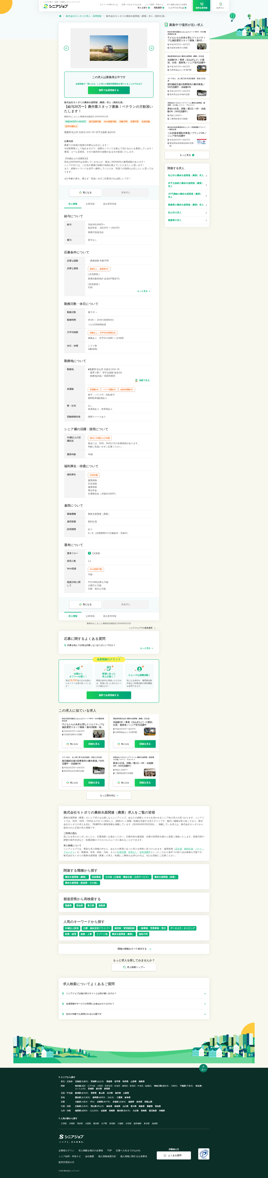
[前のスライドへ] (66, 48)
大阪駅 (88, 1123)
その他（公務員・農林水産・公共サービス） (127, 877)
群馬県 (107, 1089)
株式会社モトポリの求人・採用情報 (84, 16)
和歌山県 (148, 1102)
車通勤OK (94, 389)
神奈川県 (158, 1086)
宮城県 (94, 1081)
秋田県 (125, 1081)
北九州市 (94, 1111)
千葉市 (189, 1086)
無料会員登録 (201, 8)
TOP (109, 1150)
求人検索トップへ (136, 967)
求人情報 (72, 204)
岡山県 (94, 1106)
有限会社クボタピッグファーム (125, 757)
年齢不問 (123, 121)
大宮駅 (64, 1123)
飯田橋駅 (138, 1123)
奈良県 (139, 1102)
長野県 (94, 1093)
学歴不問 (134, 121)
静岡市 (102, 1097)
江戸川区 (91, 1086)
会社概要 (89, 1156)
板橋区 (148, 1086)
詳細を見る (94, 744)
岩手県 (117, 1081)
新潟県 (78, 1093)
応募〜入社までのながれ (132, 4)
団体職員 (96, 877)
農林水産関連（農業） (99, 514)
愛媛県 (67, 132)
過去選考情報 (109, 204)
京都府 (116, 1102)
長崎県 (112, 1111)
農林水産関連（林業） (165, 877)
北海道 (78, 1081)
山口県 (125, 1106)
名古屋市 (86, 1097)
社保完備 (146, 121)
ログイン (220, 8)
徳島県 (102, 905)
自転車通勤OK (126, 389)
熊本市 (127, 1111)
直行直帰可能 (95, 121)
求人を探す (142, 8)
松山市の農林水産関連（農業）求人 (186, 175)
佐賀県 (104, 1111)
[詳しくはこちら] (83, 732)
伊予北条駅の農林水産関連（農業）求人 (186, 184)
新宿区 (133, 1086)
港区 (84, 1086)
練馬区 (125, 1086)
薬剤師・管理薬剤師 (124, 928)
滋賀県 (131, 1102)
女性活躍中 (145, 852)
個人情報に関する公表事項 (133, 1156)
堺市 (92, 1102)
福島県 (142, 1081)
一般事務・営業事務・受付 (152, 928)
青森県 (109, 1081)
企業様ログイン (66, 1150)
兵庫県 (100, 1102)
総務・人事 (86, 934)
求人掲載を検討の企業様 (177, 4)
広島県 (78, 1106)
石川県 (110, 1093)
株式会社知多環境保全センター (179, 127)
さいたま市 (80, 1089)
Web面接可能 (110, 121)
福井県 (118, 1093)
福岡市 (85, 1111)
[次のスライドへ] (151, 48)
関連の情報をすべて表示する (132, 949)
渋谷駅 (128, 1123)
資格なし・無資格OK (99, 269)
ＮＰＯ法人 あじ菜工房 (71, 757)
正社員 (178, 849)
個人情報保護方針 (107, 1156)
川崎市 (174, 1086)
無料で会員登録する (109, 90)
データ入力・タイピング (182, 928)
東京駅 (147, 1123)
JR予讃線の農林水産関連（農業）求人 (185, 195)
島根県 (117, 1106)
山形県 (134, 1081)
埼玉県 (198, 1086)
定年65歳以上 (71, 126)
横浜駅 (96, 1123)
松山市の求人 (174, 212)
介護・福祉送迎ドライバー (96, 928)
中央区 (140, 1086)
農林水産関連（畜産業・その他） (82, 883)
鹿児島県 (153, 1111)
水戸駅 (104, 1123)
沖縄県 (162, 1111)
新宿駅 (112, 1123)
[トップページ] (60, 16)
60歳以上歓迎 (72, 928)
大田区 (100, 1086)
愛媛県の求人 (174, 220)
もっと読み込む (108, 795)
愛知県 (78, 1097)
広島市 (85, 1106)
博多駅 (80, 1123)
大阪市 (85, 1102)
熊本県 (120, 1111)
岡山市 (100, 1106)
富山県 (102, 1093)
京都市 (122, 1102)
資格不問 (143, 934)
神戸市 (107, 1102)
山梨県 (126, 1093)
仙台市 (100, 1081)
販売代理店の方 (66, 1162)
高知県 (79, 905)
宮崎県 (144, 1111)
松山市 (74, 132)
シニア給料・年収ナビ (154, 4)
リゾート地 (101, 934)
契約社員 (92, 521)
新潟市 (85, 1093)
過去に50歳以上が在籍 (100, 438)
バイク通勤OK (109, 389)
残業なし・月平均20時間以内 (103, 333)
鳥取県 (109, 1106)
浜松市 (110, 1097)
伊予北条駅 (101, 132)
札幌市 (85, 1081)
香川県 (90, 905)
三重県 (119, 1097)
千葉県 (183, 1086)
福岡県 (78, 1111)
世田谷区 (109, 1086)
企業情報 (90, 204)
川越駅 (120, 1123)
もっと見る (142, 291)
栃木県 (99, 1089)
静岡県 (96, 1097)
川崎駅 (72, 1123)
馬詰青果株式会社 (119, 719)
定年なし (132, 852)
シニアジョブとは (176, 8)
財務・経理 (70, 934)
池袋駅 (155, 1123)
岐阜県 (128, 1097)
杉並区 (117, 1086)
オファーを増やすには (109, 4)
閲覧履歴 (158, 8)
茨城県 (91, 1089)
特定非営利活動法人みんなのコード (75, 719)
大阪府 (78, 1102)
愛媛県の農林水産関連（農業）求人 (186, 205)
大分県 (136, 1111)
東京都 (78, 1086)
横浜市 (166, 1086)
